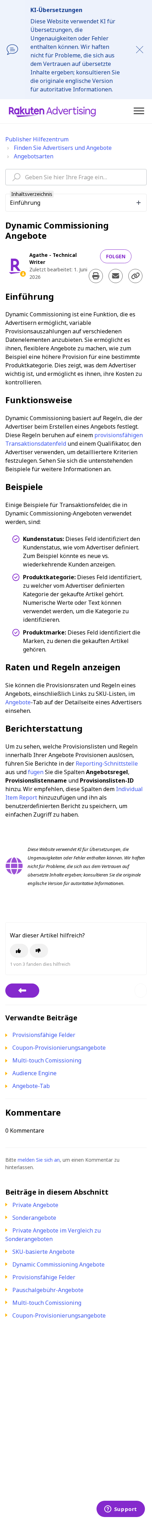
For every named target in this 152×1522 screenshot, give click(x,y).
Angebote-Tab (31, 1086)
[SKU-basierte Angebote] (22, 990)
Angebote (18, 702)
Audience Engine (34, 1073)
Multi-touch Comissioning (46, 1303)
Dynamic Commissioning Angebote (58, 1264)
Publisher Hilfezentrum (37, 139)
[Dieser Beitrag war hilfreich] (19, 951)
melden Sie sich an (39, 1159)
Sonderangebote (34, 1218)
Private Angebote (35, 1205)
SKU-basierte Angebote (43, 1252)
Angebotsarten (33, 156)
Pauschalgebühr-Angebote (47, 1290)
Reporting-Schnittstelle (107, 763)
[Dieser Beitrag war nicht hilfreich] (39, 951)
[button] (139, 111)
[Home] (52, 111)
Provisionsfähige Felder (43, 1277)
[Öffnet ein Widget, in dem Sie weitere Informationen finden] (120, 1509)
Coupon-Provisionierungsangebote (59, 1315)
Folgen (115, 256)
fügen (35, 772)
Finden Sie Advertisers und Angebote (63, 148)
